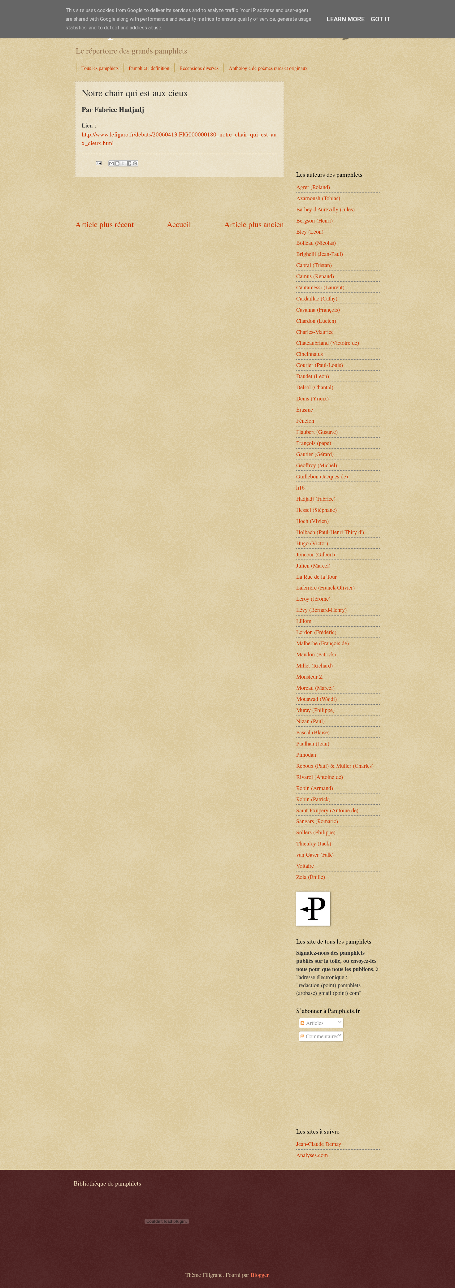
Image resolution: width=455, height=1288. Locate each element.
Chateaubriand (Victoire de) (327, 342)
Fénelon (305, 420)
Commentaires (321, 1036)
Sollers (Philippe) (316, 832)
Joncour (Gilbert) (315, 554)
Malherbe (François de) (322, 643)
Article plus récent (104, 224)
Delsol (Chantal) (314, 387)
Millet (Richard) (314, 665)
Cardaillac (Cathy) (316, 298)
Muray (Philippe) (315, 710)
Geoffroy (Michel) (316, 465)
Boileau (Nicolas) (316, 242)
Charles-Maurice (315, 331)
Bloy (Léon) (309, 231)
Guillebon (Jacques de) (322, 476)
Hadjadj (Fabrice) (316, 498)
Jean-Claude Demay (318, 1144)
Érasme (304, 409)
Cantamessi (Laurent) (320, 287)
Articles (313, 1023)
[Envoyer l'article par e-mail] (98, 162)
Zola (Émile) (310, 876)
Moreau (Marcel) (315, 687)
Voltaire (305, 865)
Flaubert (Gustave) (317, 431)
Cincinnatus (309, 353)
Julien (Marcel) (313, 565)
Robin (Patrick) (313, 799)
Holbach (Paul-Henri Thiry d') (330, 532)
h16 (300, 487)
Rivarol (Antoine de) (319, 776)
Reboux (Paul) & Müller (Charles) (335, 765)
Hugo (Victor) (312, 543)
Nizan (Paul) (310, 721)
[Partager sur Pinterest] (135, 163)
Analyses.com (312, 1155)
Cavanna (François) (318, 309)
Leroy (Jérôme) (313, 598)
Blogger (259, 1274)
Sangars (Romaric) (317, 821)
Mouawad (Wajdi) (316, 698)
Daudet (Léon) (312, 376)
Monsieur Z (309, 676)
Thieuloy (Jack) (313, 843)
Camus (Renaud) (315, 276)
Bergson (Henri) (314, 220)
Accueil (179, 224)
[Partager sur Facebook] (129, 163)
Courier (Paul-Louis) (319, 365)
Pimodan (306, 754)
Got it (381, 19)
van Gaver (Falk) (315, 854)
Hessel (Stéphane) (316, 509)
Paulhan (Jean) (312, 743)
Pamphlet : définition (149, 68)
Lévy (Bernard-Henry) (321, 609)
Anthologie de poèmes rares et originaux (268, 68)
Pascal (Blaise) (313, 732)
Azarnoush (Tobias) (318, 198)
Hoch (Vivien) (312, 521)
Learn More (346, 19)
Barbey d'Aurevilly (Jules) (325, 209)
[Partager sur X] (123, 163)
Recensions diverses (199, 68)
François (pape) (313, 443)
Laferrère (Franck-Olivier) (325, 587)
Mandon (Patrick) (316, 654)
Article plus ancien (254, 224)
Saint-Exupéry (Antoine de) (327, 810)
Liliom (303, 621)
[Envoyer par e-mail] (111, 163)
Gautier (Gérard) (315, 454)
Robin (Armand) (314, 788)
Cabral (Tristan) (314, 265)
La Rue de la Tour (316, 576)
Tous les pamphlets (100, 68)
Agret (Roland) (313, 187)
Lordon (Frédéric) (316, 632)
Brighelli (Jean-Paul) (319, 253)
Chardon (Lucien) (316, 320)
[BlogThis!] (117, 163)
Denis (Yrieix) (312, 398)
